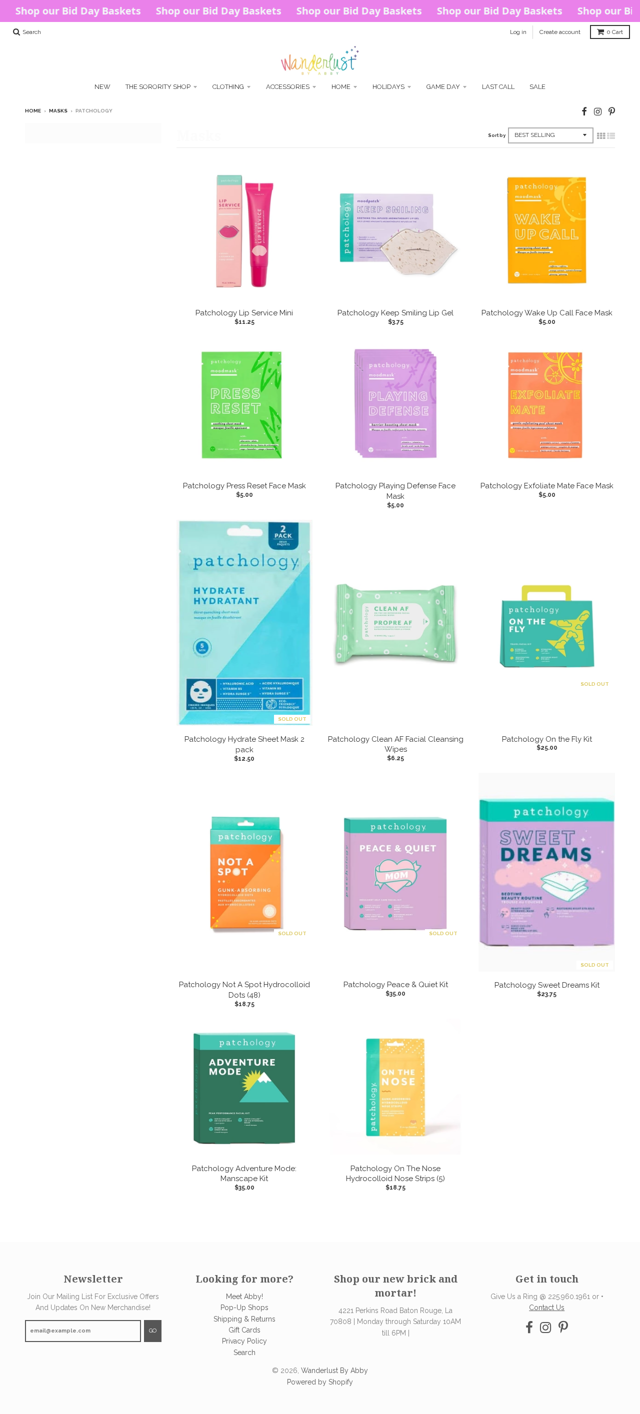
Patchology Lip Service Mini (244, 312)
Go (152, 1331)
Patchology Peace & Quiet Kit (396, 984)
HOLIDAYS (388, 86)
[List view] (611, 135)
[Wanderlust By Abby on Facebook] (584, 111)
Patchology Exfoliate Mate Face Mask (547, 485)
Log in (518, 31)
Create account (560, 31)
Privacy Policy (244, 1341)
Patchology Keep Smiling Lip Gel (396, 312)
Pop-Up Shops (244, 1308)
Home (341, 86)
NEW (102, 86)
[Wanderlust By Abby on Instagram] (598, 111)
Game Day (443, 86)
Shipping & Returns (245, 1319)
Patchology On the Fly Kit (547, 739)
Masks (58, 110)
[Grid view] (601, 135)
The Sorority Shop (158, 86)
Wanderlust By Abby (334, 1371)
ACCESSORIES (288, 86)
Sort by (497, 135)
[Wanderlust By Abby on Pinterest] (611, 111)
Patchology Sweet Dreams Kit (547, 985)
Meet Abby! (244, 1297)
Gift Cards (244, 1330)
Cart (614, 31)
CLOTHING (228, 86)
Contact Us (546, 1308)
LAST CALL (498, 86)
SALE (538, 86)
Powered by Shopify (320, 1382)
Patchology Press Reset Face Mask (244, 485)
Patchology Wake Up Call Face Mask (547, 312)
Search (245, 1353)
